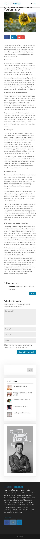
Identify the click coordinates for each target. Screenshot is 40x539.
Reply (32, 293)
